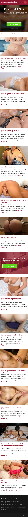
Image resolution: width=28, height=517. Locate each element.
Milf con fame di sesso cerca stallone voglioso (13, 201)
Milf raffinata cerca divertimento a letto (12, 408)
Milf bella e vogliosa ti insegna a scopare (12, 482)
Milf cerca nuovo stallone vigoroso (12, 335)
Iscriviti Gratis (14, 24)
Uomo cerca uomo (13, 506)
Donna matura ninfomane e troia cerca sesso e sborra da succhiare (12, 445)
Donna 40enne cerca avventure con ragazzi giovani (13, 371)
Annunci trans (4, 509)
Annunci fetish (4, 506)
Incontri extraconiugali (17, 504)
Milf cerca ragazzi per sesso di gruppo (14, 58)
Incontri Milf (11, 33)
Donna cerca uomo (5, 501)
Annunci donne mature (6, 504)
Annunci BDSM (4, 502)
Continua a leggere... (16, 175)
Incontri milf (13, 507)
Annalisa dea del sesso (8, 167)
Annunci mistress (21, 507)
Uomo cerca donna (15, 501)
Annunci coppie (12, 502)
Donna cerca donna (5, 507)
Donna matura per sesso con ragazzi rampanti (13, 94)
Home (7, 33)
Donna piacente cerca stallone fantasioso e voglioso (11, 299)
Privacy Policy (24, 515)
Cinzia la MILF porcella (8, 237)
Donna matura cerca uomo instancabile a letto (10, 131)
